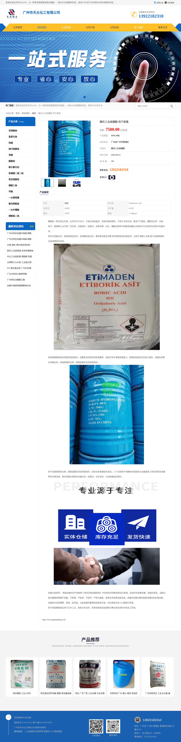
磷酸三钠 (13, 185)
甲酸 (11, 191)
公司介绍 (90, 27)
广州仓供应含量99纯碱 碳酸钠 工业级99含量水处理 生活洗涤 (20, 239)
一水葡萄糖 (14, 198)
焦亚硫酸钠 (14, 179)
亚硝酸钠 (13, 130)
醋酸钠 (12, 161)
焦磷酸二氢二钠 (16, 173)
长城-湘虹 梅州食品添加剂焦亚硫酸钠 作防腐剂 (20, 245)
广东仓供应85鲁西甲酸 (17, 274)
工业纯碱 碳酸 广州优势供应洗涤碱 (157, 693)
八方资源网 (30, 731)
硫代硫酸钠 (14, 149)
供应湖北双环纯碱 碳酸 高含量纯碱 (22, 693)
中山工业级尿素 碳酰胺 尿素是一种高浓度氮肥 (20, 256)
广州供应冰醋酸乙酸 (16, 280)
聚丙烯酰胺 (14, 204)
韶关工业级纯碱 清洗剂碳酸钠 (20, 251)
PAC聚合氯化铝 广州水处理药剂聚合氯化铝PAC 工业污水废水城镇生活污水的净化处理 (20, 268)
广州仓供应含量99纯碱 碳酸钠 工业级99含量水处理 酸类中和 (20, 233)
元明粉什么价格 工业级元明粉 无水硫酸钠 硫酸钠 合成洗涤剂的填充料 (20, 262)
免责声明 (39, 731)
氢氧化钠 (13, 137)
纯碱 (11, 143)
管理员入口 (48, 731)
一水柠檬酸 (14, 210)
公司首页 (17, 27)
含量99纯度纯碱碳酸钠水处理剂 (20, 286)
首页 (18, 113)
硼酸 (34, 113)
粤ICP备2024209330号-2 (43, 722)
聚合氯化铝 (14, 167)
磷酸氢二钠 (14, 216)
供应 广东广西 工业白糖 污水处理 (56, 693)
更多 (32, 226)
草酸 (11, 155)
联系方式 (162, 27)
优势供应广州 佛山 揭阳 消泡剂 (90, 693)
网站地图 (58, 731)
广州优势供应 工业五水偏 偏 (123, 693)
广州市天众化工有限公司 (24, 727)
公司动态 (114, 27)
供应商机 (41, 27)
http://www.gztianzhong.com (53, 620)
